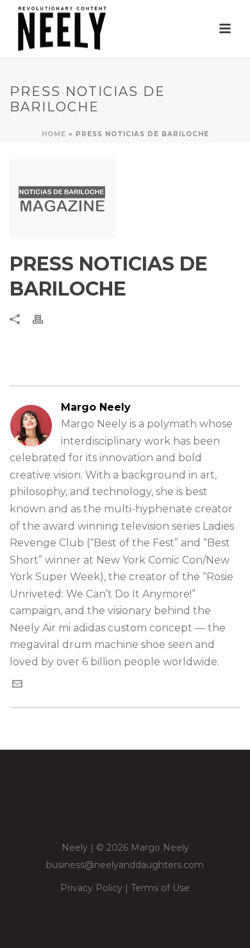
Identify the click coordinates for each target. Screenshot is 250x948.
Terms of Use (160, 888)
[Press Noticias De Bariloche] (125, 199)
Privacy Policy (91, 888)
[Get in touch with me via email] (17, 685)
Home (54, 134)
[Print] (44, 319)
